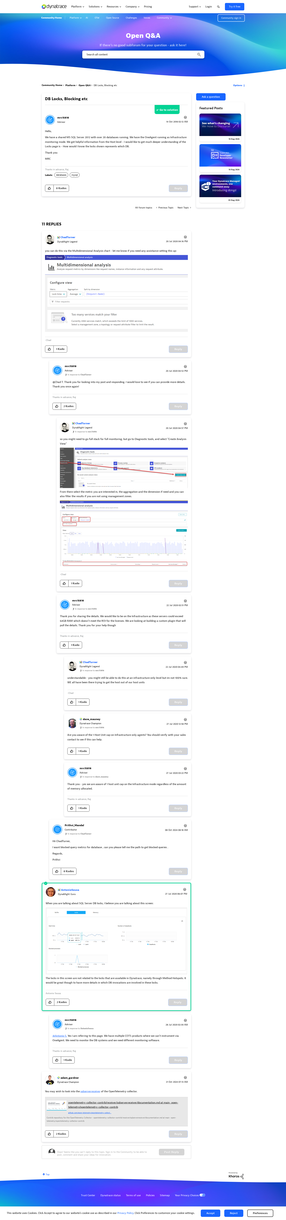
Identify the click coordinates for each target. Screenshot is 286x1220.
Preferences (260, 1213)
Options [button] (237, 85)
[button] (210, 1213)
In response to (79, 374)
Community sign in (231, 18)
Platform (74, 17)
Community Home (51, 17)
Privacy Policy (125, 1213)
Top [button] (47, 1174)
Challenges (131, 17)
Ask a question (211, 96)
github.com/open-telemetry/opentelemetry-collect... (89, 1113)
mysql (75, 175)
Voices (147, 17)
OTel (97, 17)
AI (87, 17)
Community (163, 17)
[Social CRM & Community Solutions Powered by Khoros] (236, 1175)
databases (61, 175)
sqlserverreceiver (90, 1091)
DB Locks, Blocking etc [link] (105, 85)
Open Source (112, 17)
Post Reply (171, 1152)
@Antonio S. (59, 1036)
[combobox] (143, 55)
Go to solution (169, 110)
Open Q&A (85, 85)
